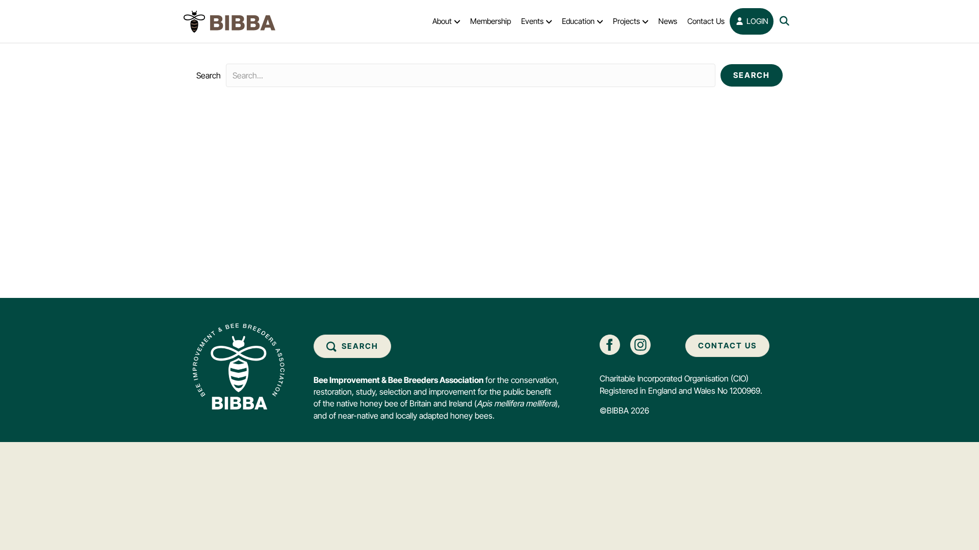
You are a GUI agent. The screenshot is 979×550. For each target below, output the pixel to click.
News (667, 21)
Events (532, 21)
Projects (626, 21)
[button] (751, 75)
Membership (490, 21)
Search (208, 75)
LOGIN (756, 21)
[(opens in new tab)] (610, 344)
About (442, 21)
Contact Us (706, 21)
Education (578, 21)
